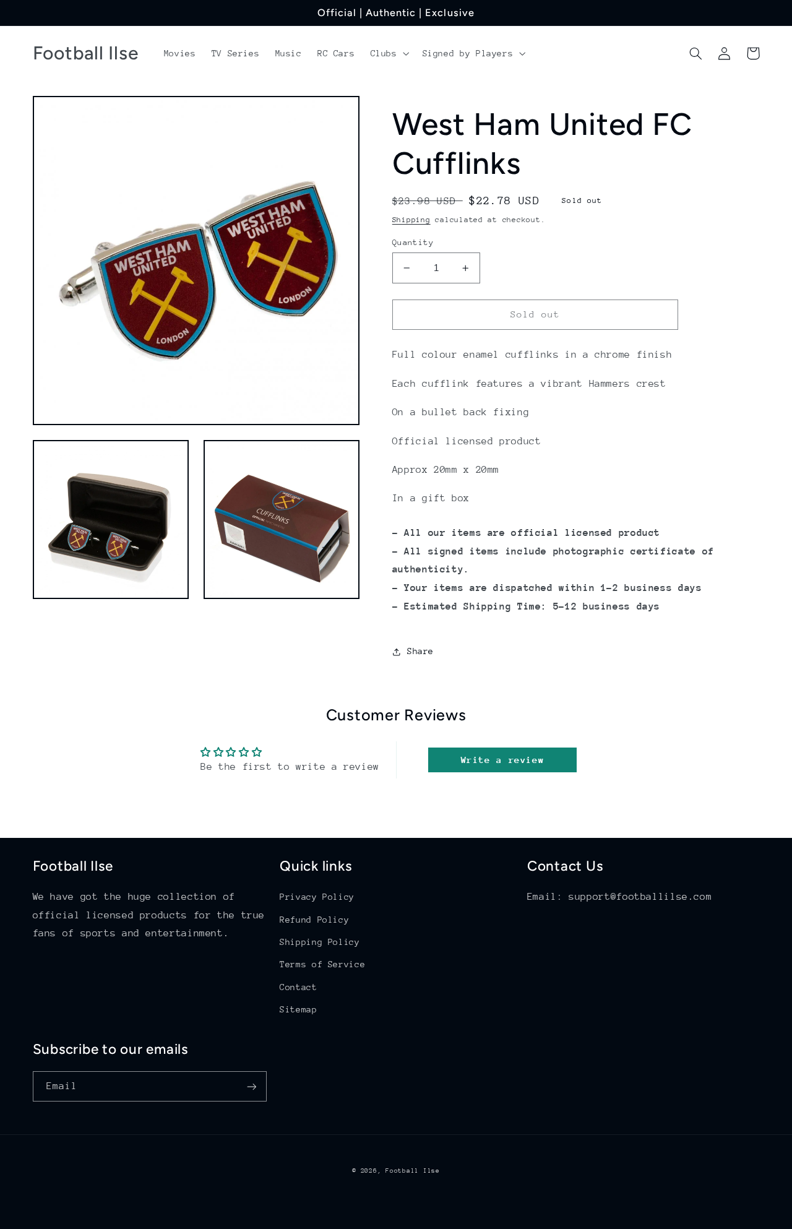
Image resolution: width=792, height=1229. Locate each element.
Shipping (411, 219)
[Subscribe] (251, 1086)
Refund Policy (314, 920)
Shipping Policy (319, 942)
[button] (389, 53)
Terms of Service (322, 964)
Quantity (413, 242)
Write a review (502, 759)
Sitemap (298, 1009)
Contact (298, 987)
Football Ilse (412, 1171)
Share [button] (420, 652)
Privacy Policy (317, 897)
